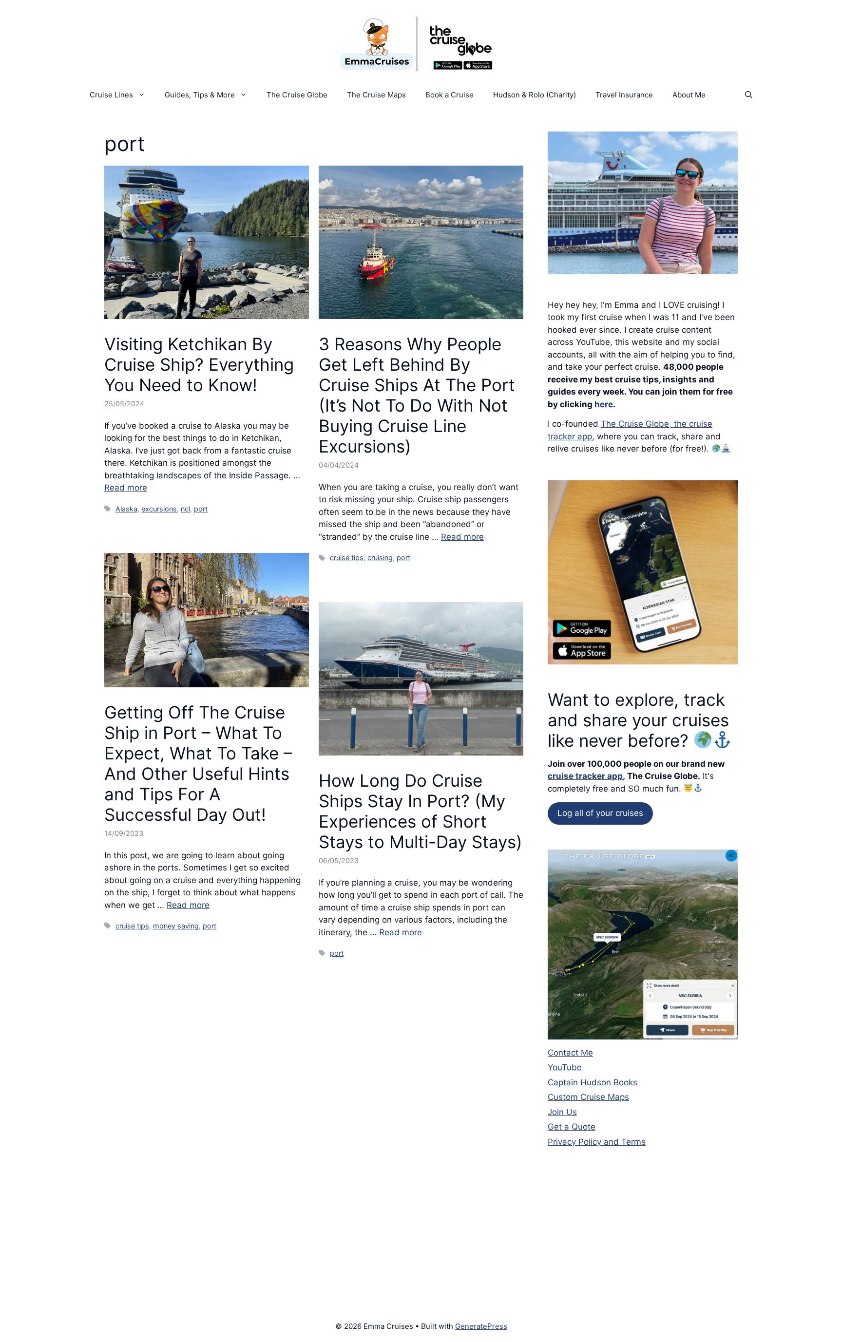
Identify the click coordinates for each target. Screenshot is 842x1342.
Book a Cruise (449, 94)
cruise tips (347, 557)
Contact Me (570, 1053)
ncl (185, 509)
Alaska (126, 509)
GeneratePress (481, 1326)
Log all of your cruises (600, 813)
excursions (159, 509)
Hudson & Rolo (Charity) (534, 94)
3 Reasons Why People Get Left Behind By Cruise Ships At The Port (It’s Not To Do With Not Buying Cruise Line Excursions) (417, 395)
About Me (689, 94)
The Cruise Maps (376, 94)
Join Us (562, 1112)
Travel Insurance (624, 94)
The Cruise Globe (297, 94)
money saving (176, 926)
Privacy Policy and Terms (597, 1142)
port (201, 509)
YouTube (565, 1067)
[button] (748, 95)
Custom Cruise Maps (588, 1097)
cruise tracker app (585, 776)
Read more (125, 487)
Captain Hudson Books (592, 1082)
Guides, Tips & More (200, 94)
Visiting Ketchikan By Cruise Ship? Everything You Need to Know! (199, 364)
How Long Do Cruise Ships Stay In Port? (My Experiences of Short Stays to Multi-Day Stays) (420, 811)
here (603, 404)
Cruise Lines (111, 94)
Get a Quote (571, 1127)
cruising (380, 557)
